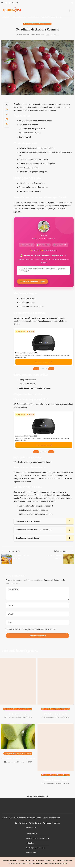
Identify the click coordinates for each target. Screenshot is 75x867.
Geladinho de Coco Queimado (55, 714)
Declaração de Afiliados (35, 848)
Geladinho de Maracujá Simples (55, 780)
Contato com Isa (21, 823)
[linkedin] (6, 119)
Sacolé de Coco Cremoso (18, 714)
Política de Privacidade (51, 823)
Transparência (31, 833)
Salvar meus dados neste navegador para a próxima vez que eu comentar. (32, 629)
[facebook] (6, 109)
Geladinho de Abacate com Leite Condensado (18, 758)
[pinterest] (6, 124)
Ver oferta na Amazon (42, 362)
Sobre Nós (30, 843)
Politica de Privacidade (51, 818)
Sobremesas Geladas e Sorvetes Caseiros (37, 24)
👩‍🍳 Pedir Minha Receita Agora (32, 281)
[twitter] (6, 114)
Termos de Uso (31, 828)
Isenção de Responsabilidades (37, 838)
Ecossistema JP (32, 853)
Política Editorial (35, 823)
